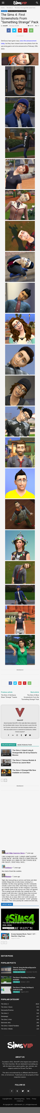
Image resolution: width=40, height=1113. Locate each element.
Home (3, 8)
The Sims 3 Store (6, 1007)
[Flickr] (13, 735)
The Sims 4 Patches (8, 928)
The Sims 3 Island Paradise (10, 1026)
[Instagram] (18, 735)
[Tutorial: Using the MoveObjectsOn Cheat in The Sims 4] (6, 970)
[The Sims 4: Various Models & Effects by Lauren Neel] (6, 762)
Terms (28, 1099)
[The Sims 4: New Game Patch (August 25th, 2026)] (20, 919)
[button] (37, 3)
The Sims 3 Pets (6, 1019)
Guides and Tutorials (19, 972)
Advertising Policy (19, 1099)
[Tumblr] (22, 735)
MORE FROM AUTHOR (25, 745)
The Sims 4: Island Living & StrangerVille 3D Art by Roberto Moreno (24, 752)
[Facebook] (9, 735)
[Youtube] (31, 735)
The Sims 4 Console (4, 775)
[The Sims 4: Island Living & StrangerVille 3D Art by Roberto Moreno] (6, 752)
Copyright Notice (7, 1099)
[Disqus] (20, 822)
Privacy (34, 1099)
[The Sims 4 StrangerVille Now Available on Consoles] (6, 772)
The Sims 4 (4, 11)
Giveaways (4, 1016)
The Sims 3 (4, 1013)
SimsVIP (5, 25)
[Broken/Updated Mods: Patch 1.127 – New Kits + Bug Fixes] (5, 936)
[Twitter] (26, 735)
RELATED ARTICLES (8, 745)
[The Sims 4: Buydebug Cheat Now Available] (6, 980)
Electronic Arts (6, 1023)
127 (38, 25)
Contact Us (20, 1101)
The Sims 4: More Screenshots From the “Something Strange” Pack (30, 697)
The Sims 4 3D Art (5, 755)
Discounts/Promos (7, 1010)
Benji (16, 928)
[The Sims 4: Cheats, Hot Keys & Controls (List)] (6, 990)
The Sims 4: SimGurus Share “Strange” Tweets (9, 696)
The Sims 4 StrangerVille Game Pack (17, 11)
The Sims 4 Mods (7, 1029)
